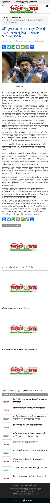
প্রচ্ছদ (7, 18)
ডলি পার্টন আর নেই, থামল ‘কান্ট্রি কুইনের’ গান (17, 267)
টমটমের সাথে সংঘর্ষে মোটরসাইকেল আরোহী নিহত (29, 408)
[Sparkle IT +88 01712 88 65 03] (30, 500)
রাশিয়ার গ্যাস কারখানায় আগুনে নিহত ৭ (15, 308)
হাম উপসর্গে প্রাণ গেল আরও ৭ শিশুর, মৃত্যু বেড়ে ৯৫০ (30, 468)
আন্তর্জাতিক (17, 18)
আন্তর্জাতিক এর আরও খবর (11, 225)
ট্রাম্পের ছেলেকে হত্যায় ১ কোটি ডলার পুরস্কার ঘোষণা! (29, 476)
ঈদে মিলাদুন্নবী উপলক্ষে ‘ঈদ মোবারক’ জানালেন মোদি (20, 350)
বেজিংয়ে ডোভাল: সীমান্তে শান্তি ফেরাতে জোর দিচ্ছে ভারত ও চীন (23, 391)
